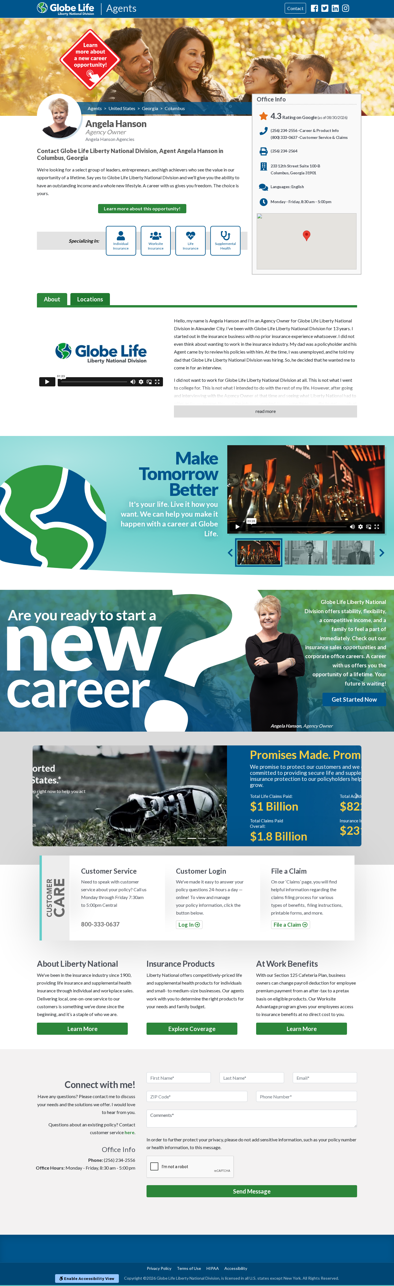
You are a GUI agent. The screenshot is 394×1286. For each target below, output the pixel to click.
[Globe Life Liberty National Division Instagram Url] (345, 9)
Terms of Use (189, 1268)
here (129, 1132)
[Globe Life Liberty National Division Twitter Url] (325, 9)
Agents (121, 8)
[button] (37, 795)
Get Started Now (354, 699)
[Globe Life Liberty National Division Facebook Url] (314, 9)
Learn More (82, 1028)
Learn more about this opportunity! (142, 208)
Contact (295, 8)
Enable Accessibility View (89, 1278)
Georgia (150, 108)
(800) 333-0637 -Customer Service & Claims (309, 137)
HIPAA (213, 1268)
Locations (90, 299)
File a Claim (288, 924)
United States (121, 108)
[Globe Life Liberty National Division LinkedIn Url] (335, 9)
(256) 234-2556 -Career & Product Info (305, 130)
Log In (187, 924)
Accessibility (235, 1268)
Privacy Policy (159, 1268)
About (52, 299)
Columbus (175, 108)
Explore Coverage (191, 1028)
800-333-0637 (100, 924)
